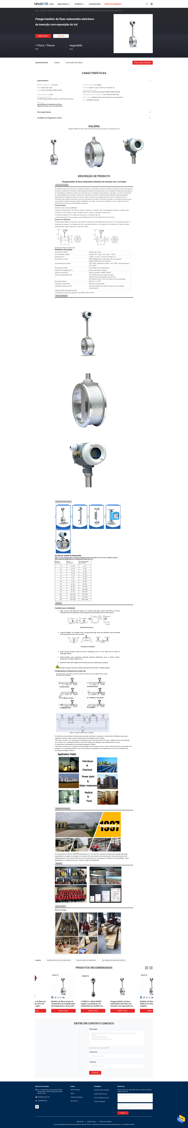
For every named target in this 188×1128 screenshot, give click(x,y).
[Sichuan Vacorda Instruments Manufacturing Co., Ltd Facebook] (37, 1107)
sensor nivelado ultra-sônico (101, 1097)
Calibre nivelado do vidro (100, 1094)
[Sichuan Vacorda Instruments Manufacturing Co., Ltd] (41, 3)
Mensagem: (93, 1029)
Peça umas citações (142, 62)
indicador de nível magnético (101, 1090)
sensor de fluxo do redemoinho (86, 960)
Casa (36, 10)
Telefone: (93, 1062)
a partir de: (93, 1052)
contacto (95, 1073)
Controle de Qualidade (76, 1097)
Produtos (43, 10)
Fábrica (72, 1093)
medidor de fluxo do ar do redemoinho (58, 960)
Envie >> (123, 1113)
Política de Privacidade (105, 1121)
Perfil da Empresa (75, 1089)
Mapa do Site (80, 1121)
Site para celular (91, 1121)
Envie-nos (61, 36)
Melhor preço (43, 36)
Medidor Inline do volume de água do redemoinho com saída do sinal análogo (78, 1003)
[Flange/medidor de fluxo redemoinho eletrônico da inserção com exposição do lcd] (133, 33)
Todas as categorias (99, 1101)
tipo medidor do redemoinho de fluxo (113, 960)
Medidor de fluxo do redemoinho (58, 10)
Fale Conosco (74, 1101)
